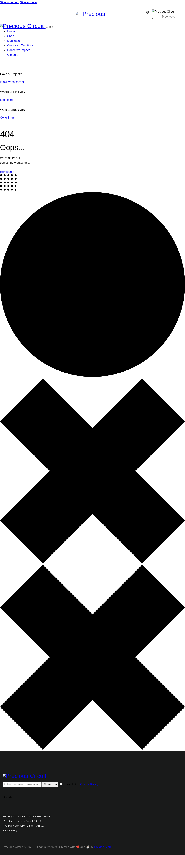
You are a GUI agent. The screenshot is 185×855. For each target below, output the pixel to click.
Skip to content (9, 2)
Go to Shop (7, 117)
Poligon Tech (102, 846)
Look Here (7, 99)
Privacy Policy (89, 784)
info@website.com (12, 81)
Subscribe (50, 784)
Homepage (7, 171)
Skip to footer (28, 2)
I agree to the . (81, 784)
